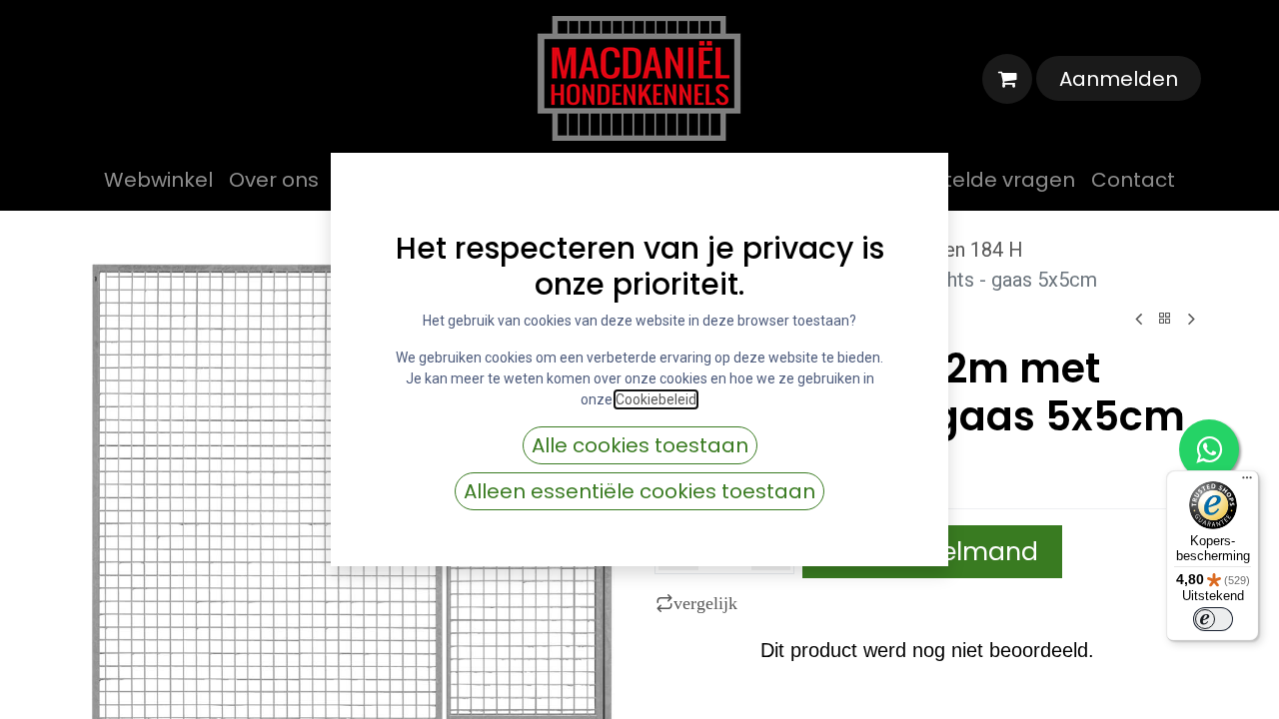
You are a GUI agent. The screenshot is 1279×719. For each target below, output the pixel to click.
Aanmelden (1118, 79)
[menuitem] (158, 180)
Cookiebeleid (656, 399)
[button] (700, 602)
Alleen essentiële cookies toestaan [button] (639, 491)
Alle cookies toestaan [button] (640, 445)
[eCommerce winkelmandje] (1007, 79)
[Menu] (1247, 482)
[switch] (1213, 619)
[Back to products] (1165, 319)
